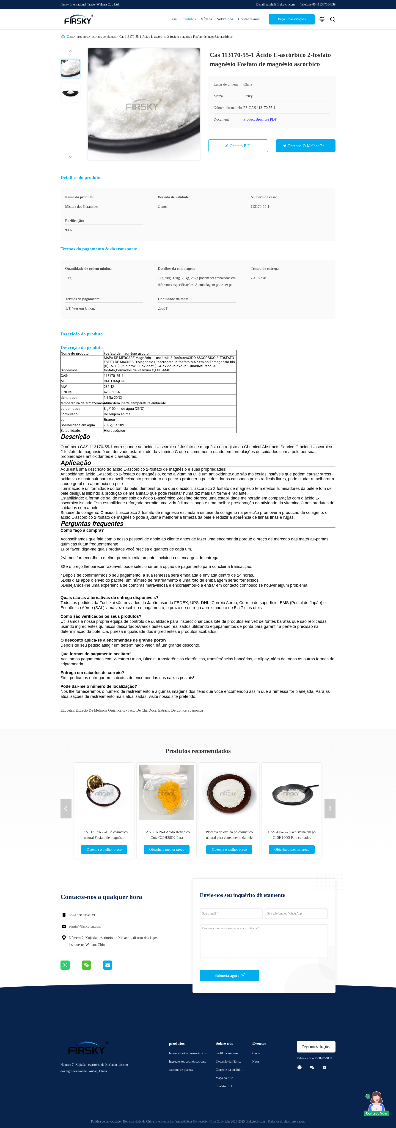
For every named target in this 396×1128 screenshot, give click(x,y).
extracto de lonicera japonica (180, 710)
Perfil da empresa (227, 1053)
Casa (173, 19)
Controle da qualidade (229, 1070)
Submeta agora (227, 975)
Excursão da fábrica (228, 1061)
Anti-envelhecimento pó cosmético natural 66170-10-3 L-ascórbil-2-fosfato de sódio (229, 837)
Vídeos (206, 19)
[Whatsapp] (71, 968)
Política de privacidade (106, 1121)
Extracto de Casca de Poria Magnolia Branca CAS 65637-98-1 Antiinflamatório (166, 837)
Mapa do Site (224, 1078)
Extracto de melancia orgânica (98, 710)
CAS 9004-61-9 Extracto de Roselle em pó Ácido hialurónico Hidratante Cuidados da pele (292, 837)
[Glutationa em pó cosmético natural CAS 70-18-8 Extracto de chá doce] (104, 792)
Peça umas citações (292, 19)
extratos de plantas (104, 36)
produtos (82, 36)
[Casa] (78, 19)
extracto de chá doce (139, 710)
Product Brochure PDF (260, 119)
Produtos (188, 19)
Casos (256, 1053)
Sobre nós (225, 19)
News (255, 1061)
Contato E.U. (241, 145)
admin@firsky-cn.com (85, 926)
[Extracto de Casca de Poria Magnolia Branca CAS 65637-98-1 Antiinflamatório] (166, 792)
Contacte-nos (249, 19)
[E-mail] (113, 968)
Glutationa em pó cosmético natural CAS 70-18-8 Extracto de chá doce (104, 837)
